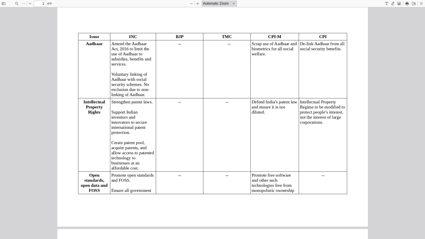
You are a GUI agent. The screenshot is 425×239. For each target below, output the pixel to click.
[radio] (387, 3)
